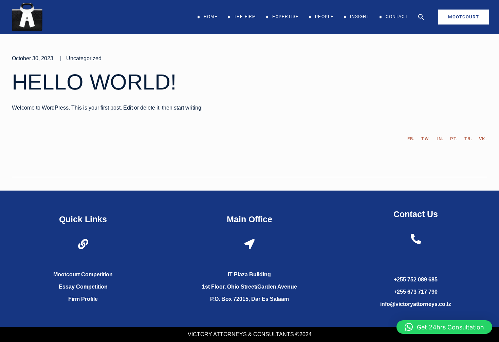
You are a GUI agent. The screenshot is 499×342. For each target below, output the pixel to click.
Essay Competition (83, 287)
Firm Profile (83, 299)
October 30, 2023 (32, 58)
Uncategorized (83, 58)
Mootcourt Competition (83, 274)
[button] (421, 17)
